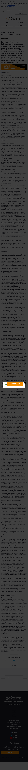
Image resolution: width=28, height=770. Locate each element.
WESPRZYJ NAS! (15, 383)
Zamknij (6, 385)
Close (25, 383)
